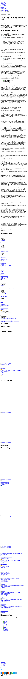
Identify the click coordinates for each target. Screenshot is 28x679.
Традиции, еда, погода (5, 306)
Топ (1, 555)
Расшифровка (4, 589)
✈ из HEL (3, 4)
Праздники (3, 2)
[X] (7, 673)
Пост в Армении (4, 276)
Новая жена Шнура (5, 595)
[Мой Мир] (5, 673)
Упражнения (3, 604)
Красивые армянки (5, 483)
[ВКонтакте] (1, 673)
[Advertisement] (14, 348)
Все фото (3, 587)
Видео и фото (4, 601)
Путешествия (3, 3)
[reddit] (8, 673)
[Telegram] (16, 673)
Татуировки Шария (5, 588)
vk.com (16, 666)
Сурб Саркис (3, 263)
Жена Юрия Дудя (4, 581)
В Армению (3, 663)
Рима (7, 61)
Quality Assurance (4, 611)
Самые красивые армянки (6, 557)
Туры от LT (3, 5)
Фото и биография (5, 482)
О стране (3, 664)
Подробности (4, 264)
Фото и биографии (5, 558)
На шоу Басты (4, 580)
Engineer (2, 608)
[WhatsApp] (12, 673)
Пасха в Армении (4, 308)
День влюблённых (5, 261)
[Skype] (14, 673)
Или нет (2, 582)
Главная (2, 7)
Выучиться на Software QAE (7, 609)
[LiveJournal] (10, 673)
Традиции (3, 278)
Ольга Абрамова (4, 594)
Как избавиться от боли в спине (8, 602)
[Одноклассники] (3, 673)
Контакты (3, 665)
